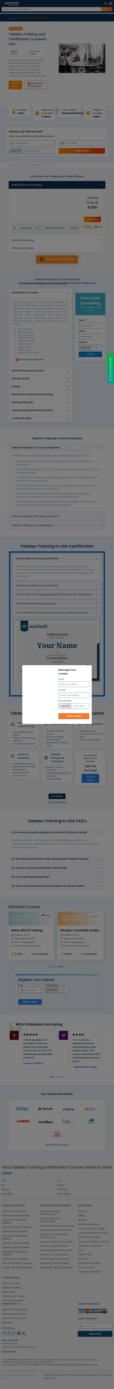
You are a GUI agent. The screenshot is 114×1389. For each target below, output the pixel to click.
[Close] (88, 665)
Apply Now (74, 716)
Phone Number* (64, 701)
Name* (61, 679)
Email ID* (62, 690)
